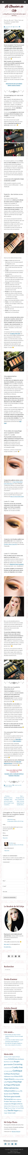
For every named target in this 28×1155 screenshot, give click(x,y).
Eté (4, 1071)
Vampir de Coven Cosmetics (16, 564)
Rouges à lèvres (17, 1104)
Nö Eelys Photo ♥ (16, 1131)
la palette (15, 333)
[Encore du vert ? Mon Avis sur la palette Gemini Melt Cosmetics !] (14, 42)
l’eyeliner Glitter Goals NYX (10, 544)
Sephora (6, 1106)
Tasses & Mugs (11, 1108)
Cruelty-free (16, 785)
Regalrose (15, 1101)
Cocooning (17, 1064)
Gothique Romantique (11, 1074)
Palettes (10, 786)
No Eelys (16, 26)
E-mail (4, 886)
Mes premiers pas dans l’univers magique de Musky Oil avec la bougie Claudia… (14, 1036)
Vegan (16, 1110)
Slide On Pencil (16, 496)
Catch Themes (17, 1152)
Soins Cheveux (11, 1106)
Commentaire (6, 862)
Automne (11, 1059)
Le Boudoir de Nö (14, 8)
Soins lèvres (17, 1106)
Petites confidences (17, 1099)
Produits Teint (8, 1101)
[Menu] (3, 2)
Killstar (16, 1076)
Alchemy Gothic (8, 1056)
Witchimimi (10, 819)
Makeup (10, 785)
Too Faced (17, 1108)
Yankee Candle (11, 1113)
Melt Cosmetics (17, 741)
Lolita (5, 1082)
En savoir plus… (7, 946)
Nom (4, 880)
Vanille (10, 1110)
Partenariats (8, 1099)
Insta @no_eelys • (8, 773)
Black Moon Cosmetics (9, 1061)
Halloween (7, 1076)
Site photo (16, 775)
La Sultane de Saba (19, 1079)
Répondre (5, 838)
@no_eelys (6, 944)
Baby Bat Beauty (19, 1059)
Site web (5, 891)
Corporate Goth (8, 1067)
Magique (10, 1082)
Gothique (17, 1070)
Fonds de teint (9, 1071)
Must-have (17, 1091)
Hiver (12, 1076)
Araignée (14, 1056)
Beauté (6, 785)
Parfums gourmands (12, 1096)
